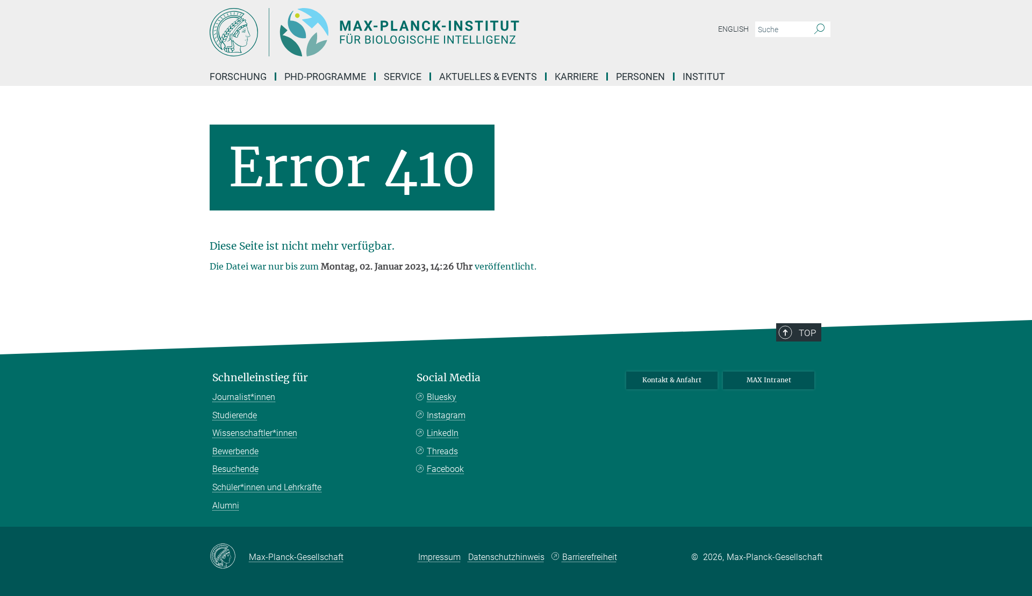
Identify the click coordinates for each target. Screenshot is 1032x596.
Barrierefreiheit (589, 557)
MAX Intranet (769, 380)
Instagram (446, 415)
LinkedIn (442, 433)
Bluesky (441, 397)
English (733, 29)
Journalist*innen (243, 397)
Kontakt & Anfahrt (671, 380)
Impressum (439, 557)
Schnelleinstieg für (260, 378)
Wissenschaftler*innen (254, 433)
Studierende (234, 415)
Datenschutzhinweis (506, 557)
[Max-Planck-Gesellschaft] (229, 557)
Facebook (445, 469)
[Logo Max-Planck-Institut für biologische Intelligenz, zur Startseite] (411, 32)
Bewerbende (235, 451)
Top (807, 333)
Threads (442, 451)
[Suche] (819, 29)
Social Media (449, 378)
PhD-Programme (325, 76)
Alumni (225, 505)
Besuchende (235, 469)
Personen (640, 76)
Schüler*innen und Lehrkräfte (266, 487)
